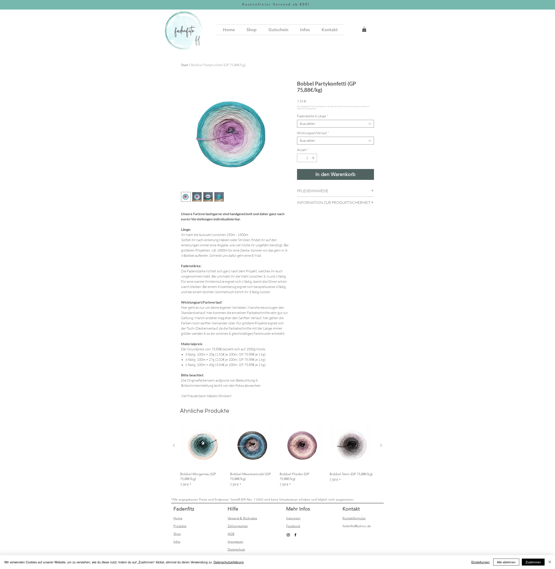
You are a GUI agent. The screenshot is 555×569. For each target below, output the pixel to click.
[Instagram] (288, 535)
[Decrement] (301, 158)
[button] (364, 29)
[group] (277, 455)
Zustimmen (533, 562)
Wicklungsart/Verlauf (313, 133)
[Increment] (314, 158)
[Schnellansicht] (203, 445)
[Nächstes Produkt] (381, 445)
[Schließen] (549, 562)
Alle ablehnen (506, 562)
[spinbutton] (307, 158)
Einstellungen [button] (480, 562)
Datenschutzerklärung (229, 562)
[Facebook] (295, 535)
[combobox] (335, 124)
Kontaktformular (354, 518)
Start (184, 65)
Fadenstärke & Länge (312, 116)
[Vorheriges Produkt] (173, 445)
